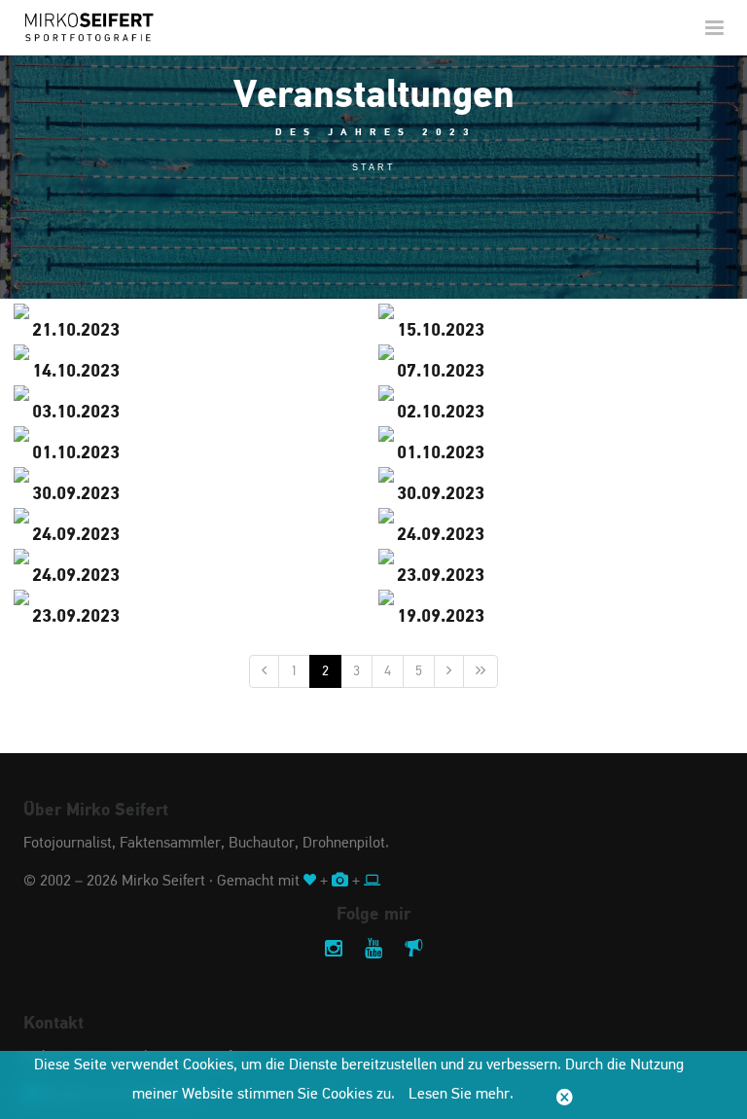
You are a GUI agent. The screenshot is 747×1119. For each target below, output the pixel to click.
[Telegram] (413, 950)
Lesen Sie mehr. (461, 1094)
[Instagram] (333, 950)
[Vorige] (264, 671)
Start (374, 167)
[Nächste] (449, 671)
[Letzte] (480, 671)
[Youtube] (373, 950)
